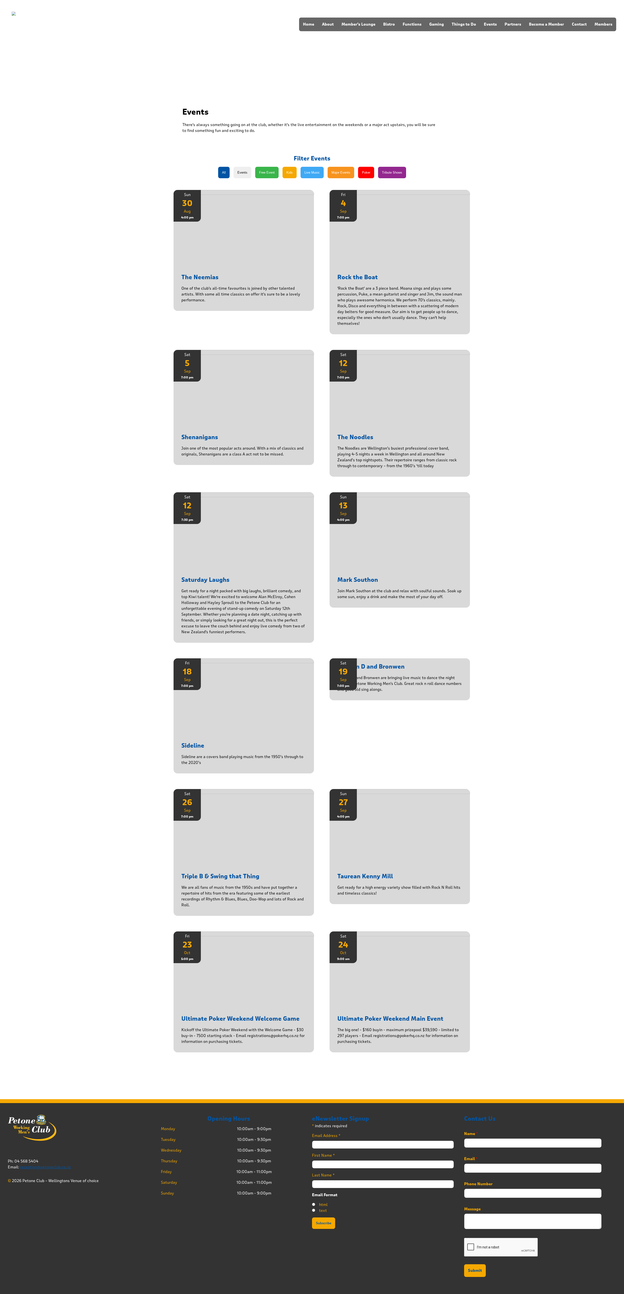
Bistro (389, 24)
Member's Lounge (358, 24)
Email (471, 1158)
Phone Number (478, 1184)
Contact (579, 24)
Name (471, 1133)
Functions (412, 24)
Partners (513, 24)
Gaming (436, 24)
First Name (323, 1155)
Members (603, 24)
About (328, 24)
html (323, 1204)
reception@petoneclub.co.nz (45, 1167)
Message (472, 1209)
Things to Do (464, 24)
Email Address (326, 1135)
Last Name (323, 1175)
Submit (475, 1270)
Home (308, 24)
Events (490, 24)
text (323, 1210)
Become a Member (546, 24)
